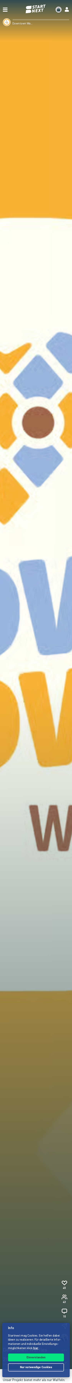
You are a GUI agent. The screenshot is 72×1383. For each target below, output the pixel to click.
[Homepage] (36, 9)
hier (35, 1348)
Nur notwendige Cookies (36, 1367)
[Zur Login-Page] (67, 9)
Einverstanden (36, 1357)
